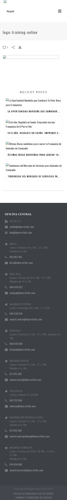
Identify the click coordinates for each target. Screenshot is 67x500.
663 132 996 (15, 400)
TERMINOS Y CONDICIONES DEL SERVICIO (33, 497)
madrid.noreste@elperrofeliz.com (26, 470)
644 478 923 (15, 287)
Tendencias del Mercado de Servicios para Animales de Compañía (35, 176)
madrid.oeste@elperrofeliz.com (25, 379)
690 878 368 (15, 343)
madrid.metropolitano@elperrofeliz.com (29, 436)
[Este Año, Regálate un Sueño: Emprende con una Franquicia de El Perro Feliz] (34, 124)
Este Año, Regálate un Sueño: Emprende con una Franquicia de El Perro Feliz (35, 133)
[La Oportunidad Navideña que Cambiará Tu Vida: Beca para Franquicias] (34, 102)
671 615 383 (15, 374)
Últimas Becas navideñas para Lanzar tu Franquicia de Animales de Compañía (35, 154)
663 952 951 (15, 257)
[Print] (21, 47)
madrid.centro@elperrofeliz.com (25, 319)
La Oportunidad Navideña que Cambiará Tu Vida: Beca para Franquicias (35, 111)
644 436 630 (15, 313)
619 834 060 (15, 464)
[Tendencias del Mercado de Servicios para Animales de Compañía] (34, 167)
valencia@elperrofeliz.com (22, 406)
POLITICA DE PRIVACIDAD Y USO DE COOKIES (33, 493)
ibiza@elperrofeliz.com (21, 262)
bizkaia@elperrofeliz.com (22, 349)
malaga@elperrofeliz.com (22, 293)
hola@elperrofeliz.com (20, 232)
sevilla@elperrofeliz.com (21, 226)
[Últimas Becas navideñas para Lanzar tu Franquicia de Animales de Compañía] (34, 146)
